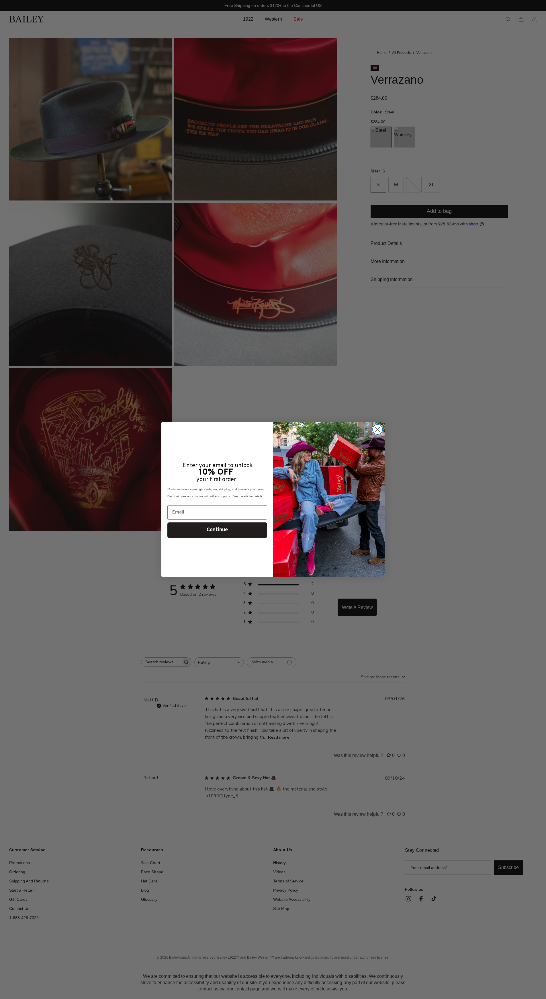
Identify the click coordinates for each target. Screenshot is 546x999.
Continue (217, 530)
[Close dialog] (378, 429)
